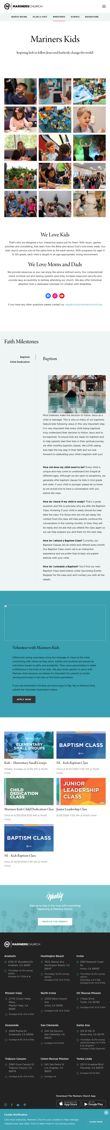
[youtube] (18, 1105)
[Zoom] (20, 91)
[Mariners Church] (23, 6)
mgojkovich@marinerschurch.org (83, 305)
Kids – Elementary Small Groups (25, 763)
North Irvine (19, 17)
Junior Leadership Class (71, 809)
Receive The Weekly (55, 922)
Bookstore (92, 17)
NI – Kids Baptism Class (72, 763)
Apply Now (24, 700)
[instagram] (5, 1105)
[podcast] (25, 1105)
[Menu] (104, 6)
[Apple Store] (68, 1103)
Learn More (96, 1122)
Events (75, 17)
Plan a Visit (40, 17)
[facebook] (11, 1105)
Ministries (59, 17)
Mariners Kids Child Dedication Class (29, 809)
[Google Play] (94, 1103)
